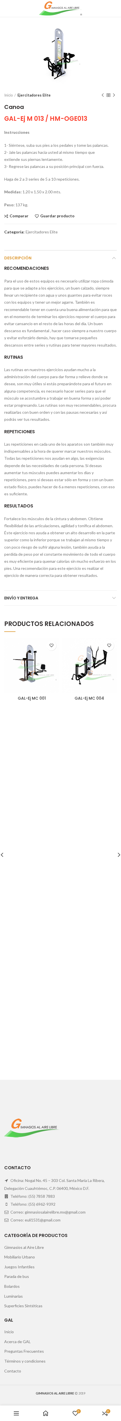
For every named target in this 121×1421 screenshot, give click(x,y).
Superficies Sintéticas (23, 1305)
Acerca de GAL (17, 1341)
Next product (114, 95)
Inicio (8, 95)
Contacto (12, 1371)
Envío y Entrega (21, 598)
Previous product (103, 95)
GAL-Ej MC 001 (32, 698)
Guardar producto (57, 216)
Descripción (18, 258)
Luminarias (13, 1296)
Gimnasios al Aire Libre (24, 1247)
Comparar (19, 216)
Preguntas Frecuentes (24, 1351)
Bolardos (12, 1286)
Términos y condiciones (25, 1361)
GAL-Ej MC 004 (89, 698)
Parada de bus (16, 1276)
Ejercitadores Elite (34, 95)
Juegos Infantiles (19, 1266)
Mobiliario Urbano (19, 1256)
